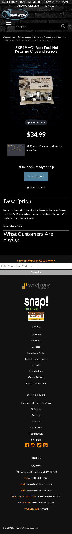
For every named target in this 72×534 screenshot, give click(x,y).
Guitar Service (36, 377)
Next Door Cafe (36, 352)
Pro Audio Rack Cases (54, 36)
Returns (36, 415)
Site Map (36, 439)
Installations (36, 371)
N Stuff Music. (15, 528)
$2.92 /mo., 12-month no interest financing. (44, 148)
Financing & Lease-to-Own (36, 402)
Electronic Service (36, 383)
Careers (36, 346)
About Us (36, 334)
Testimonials (36, 433)
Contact (36, 340)
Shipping (36, 409)
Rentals (36, 365)
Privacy (36, 421)
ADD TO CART (36, 176)
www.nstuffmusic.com (39, 490)
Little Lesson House (36, 358)
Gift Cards (36, 427)
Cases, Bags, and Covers (29, 36)
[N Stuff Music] (15, 14)
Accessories (9, 36)
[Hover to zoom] (36, 90)
